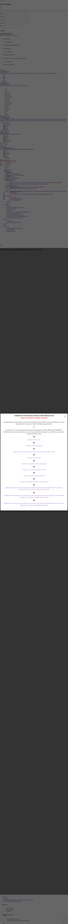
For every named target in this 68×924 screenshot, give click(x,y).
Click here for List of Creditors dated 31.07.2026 (34, 469)
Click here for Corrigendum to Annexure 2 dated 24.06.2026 (34, 481)
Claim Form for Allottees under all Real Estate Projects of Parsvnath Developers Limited (34, 451)
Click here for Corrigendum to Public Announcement (34, 463)
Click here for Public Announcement (34, 445)
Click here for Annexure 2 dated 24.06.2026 (34, 475)
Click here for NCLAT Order (34, 457)
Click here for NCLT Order (34, 439)
